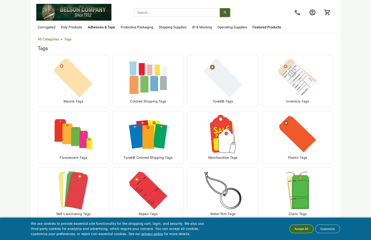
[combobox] (177, 12)
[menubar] (185, 27)
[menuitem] (46, 27)
